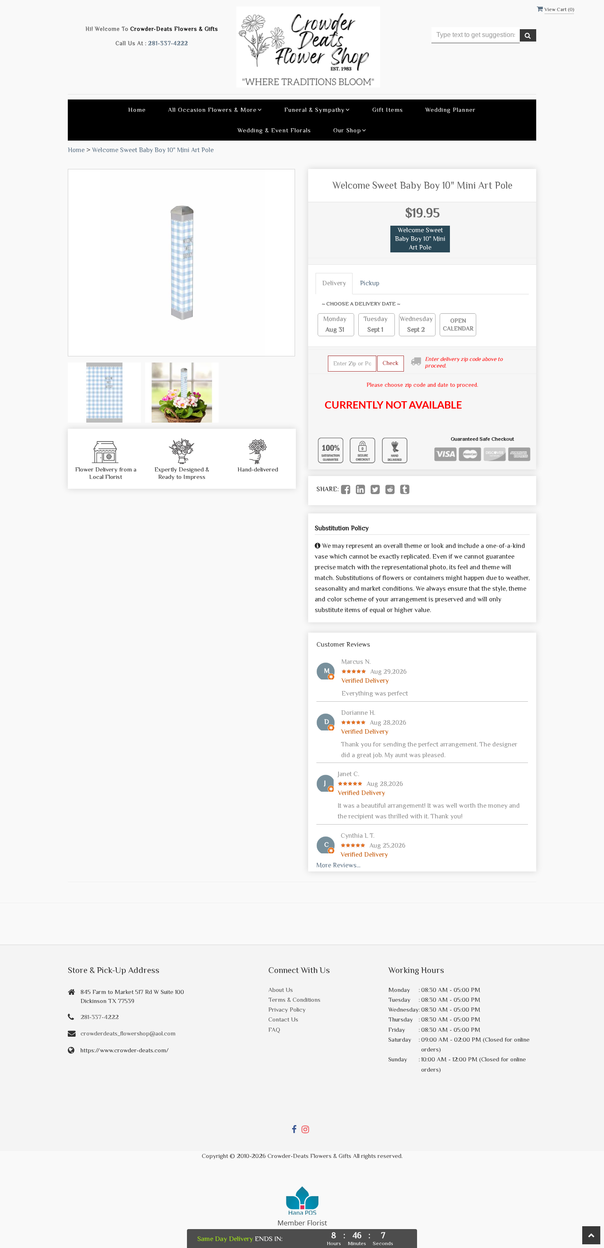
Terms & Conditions (294, 999)
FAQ (274, 1029)
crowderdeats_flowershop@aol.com (128, 1033)
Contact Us (283, 1019)
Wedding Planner (450, 109)
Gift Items (387, 109)
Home (137, 109)
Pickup (369, 283)
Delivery (334, 283)
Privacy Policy (287, 1009)
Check (391, 363)
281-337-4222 (168, 43)
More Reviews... (338, 865)
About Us (280, 989)
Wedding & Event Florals (274, 130)
